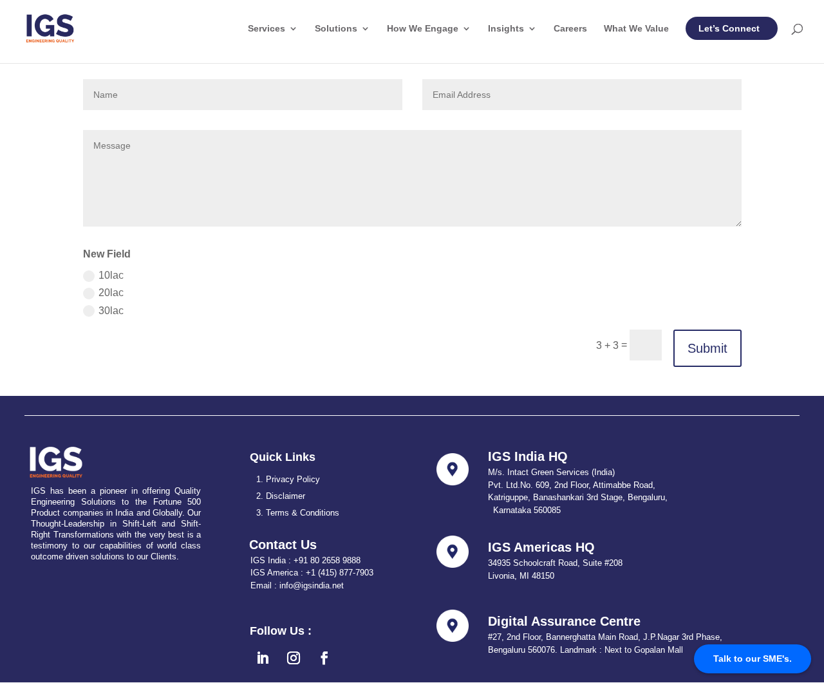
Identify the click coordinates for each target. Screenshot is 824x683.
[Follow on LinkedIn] (263, 658)
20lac (111, 292)
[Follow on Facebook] (324, 658)
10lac (111, 275)
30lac (111, 310)
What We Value (636, 28)
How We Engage (422, 28)
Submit (707, 348)
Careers (570, 28)
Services (266, 28)
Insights (506, 28)
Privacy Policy (293, 479)
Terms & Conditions (302, 513)
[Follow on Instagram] (293, 658)
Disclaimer (285, 496)
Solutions (336, 28)
